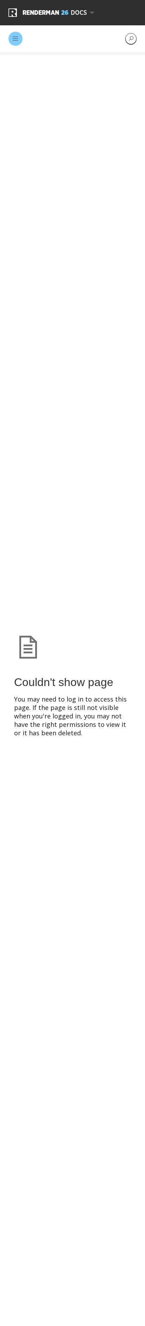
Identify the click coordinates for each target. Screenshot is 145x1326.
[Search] (131, 38)
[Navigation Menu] (15, 39)
